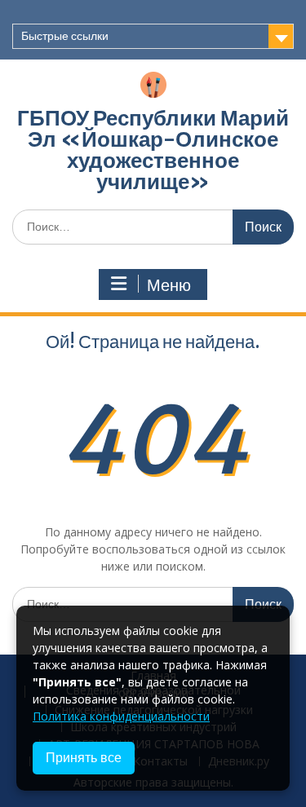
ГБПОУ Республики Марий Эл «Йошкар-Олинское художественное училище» (153, 149)
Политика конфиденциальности (121, 716)
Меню (169, 285)
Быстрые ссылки (65, 36)
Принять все (84, 758)
